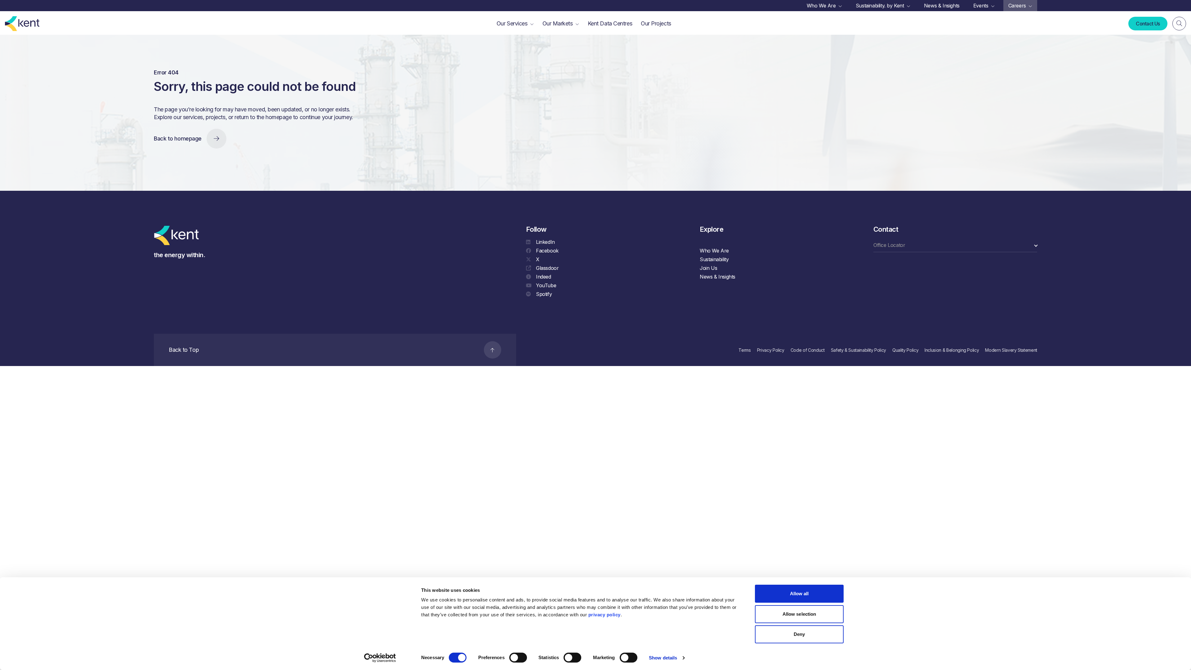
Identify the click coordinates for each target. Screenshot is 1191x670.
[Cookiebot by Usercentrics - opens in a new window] (380, 658)
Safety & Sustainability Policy (858, 350)
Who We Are (714, 251)
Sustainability (714, 259)
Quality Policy (905, 350)
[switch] (518, 658)
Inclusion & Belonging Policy (952, 350)
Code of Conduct (808, 350)
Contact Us (1148, 23)
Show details (663, 657)
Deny (799, 634)
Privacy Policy (770, 350)
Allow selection (799, 614)
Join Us (708, 268)
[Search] (1179, 23)
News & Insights (717, 277)
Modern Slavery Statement (1011, 350)
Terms (744, 350)
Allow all (799, 593)
